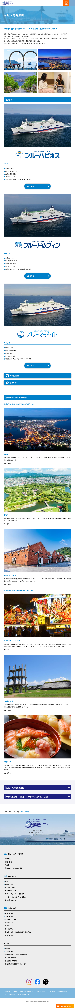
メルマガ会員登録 (10, 958)
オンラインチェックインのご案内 (15, 897)
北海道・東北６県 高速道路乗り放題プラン (18, 932)
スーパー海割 (9, 916)
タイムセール (9, 926)
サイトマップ (25, 994)
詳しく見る (30, 186)
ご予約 (66, 5)
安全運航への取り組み (12, 961)
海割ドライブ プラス (11, 919)
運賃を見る (14, 383)
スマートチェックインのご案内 (14, 894)
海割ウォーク (9, 923)
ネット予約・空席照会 (65, 1006)
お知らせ (8, 948)
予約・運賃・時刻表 (15, 853)
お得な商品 (12, 908)
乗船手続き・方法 (10, 891)
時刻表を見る (14, 376)
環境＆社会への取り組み (26, 991)
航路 (6, 881)
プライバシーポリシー (41, 991)
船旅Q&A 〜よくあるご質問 (13, 868)
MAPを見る (7, 463)
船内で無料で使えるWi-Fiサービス (15, 964)
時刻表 (7, 865)
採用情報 (14, 991)
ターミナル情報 (10, 888)
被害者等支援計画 (62, 991)
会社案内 (7, 991)
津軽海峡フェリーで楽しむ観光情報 (16, 955)
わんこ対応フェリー (11, 900)
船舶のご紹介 (9, 884)
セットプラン (9, 929)
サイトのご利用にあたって (12, 994)
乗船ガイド (12, 876)
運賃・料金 (8, 862)
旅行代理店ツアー (10, 935)
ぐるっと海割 (9, 913)
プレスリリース (10, 951)
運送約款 (52, 991)
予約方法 (8, 859)
